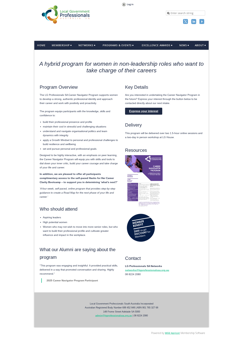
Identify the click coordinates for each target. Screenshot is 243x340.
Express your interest (143, 111)
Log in (130, 4)
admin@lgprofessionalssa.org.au (113, 315)
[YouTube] (202, 22)
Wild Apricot (172, 333)
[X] (186, 22)
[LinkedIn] (194, 22)
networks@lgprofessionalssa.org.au (147, 270)
